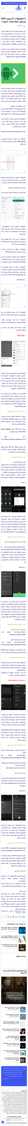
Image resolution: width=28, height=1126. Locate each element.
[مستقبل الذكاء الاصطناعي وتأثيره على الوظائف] (23, 1017)
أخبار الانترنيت (17, 911)
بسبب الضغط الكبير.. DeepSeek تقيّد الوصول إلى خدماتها (11, 1044)
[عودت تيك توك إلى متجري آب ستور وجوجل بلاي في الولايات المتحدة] (23, 1031)
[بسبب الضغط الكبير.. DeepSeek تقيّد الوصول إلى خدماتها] (23, 1046)
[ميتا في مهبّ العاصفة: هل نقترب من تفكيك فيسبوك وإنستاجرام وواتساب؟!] (22, 947)
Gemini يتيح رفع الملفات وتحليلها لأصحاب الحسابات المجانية (12, 1038)
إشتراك (8, 1120)
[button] (5, 917)
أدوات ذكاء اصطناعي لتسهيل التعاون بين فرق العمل (11, 1008)
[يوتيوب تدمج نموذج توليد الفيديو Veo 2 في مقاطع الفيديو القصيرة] (23, 1024)
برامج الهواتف (4, 911)
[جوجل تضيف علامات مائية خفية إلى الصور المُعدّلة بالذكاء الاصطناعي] (23, 1053)
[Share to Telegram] (8, 917)
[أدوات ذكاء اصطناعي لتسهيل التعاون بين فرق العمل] (23, 1009)
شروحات (18, 912)
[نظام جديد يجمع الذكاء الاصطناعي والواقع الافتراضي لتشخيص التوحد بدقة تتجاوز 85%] (22, 930)
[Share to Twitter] (16, 917)
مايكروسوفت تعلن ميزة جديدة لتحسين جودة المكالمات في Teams (11, 1059)
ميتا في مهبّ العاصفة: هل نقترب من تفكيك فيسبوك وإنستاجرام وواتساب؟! (16, 997)
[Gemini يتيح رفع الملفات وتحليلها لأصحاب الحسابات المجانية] (23, 1038)
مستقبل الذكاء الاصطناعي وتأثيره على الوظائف (12, 1015)
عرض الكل (25, 974)
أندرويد (10, 911)
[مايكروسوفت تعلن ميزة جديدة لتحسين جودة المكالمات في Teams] (23, 1060)
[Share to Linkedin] (10, 917)
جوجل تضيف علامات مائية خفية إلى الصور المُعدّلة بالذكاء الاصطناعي (11, 1052)
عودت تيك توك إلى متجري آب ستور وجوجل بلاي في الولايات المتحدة (10, 1030)
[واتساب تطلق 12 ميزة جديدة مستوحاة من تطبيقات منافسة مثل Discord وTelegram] (22, 939)
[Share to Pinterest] (13, 917)
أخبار (25, 15)
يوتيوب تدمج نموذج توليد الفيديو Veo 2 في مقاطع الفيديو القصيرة (11, 1022)
